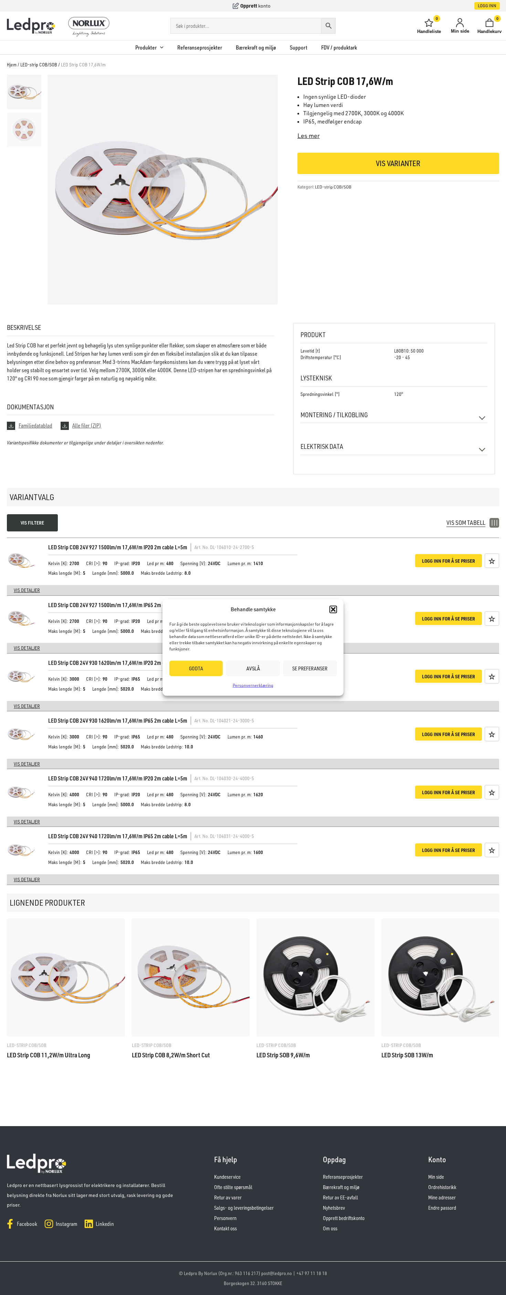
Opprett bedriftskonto (344, 1218)
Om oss (330, 1228)
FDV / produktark (339, 47)
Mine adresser (442, 1197)
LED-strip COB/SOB (38, 64)
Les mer (308, 135)
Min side (436, 1177)
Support (298, 47)
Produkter (146, 47)
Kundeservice (227, 1177)
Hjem (12, 64)
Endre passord (442, 1208)
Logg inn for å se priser (448, 561)
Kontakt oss (225, 1228)
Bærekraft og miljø (256, 47)
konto (264, 6)
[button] (333, 609)
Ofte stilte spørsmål (233, 1187)
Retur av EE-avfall (340, 1197)
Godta (196, 668)
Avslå (253, 668)
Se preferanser (309, 668)
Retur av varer (228, 1197)
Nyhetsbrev (334, 1208)
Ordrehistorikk (442, 1187)
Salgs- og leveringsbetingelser (244, 1208)
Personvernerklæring (253, 685)
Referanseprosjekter (199, 47)
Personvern (225, 1218)
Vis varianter (398, 163)
